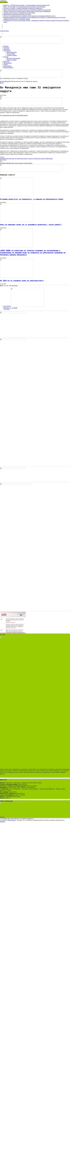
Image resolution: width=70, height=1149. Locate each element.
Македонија (49, 158)
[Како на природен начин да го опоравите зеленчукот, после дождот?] (16, 221)
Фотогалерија (7, 66)
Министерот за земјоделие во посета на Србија (17, 14)
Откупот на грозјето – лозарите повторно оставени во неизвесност (22, 8)
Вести (7, 81)
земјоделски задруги (40, 158)
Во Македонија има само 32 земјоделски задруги (14, 158)
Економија (6, 49)
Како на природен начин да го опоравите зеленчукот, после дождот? (31, 224)
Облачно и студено (10, 308)
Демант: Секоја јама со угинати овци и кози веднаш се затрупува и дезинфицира (27, 11)
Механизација (7, 63)
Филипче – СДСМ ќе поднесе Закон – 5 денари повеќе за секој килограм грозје (26, 5)
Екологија (6, 61)
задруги (31, 158)
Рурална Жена (11, 53)
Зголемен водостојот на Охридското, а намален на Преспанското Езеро (31, 199)
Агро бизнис (7, 50)
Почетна (5, 46)
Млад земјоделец (12, 52)
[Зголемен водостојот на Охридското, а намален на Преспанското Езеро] (16, 195)
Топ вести (6, 47)
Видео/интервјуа (8, 67)
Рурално (5, 56)
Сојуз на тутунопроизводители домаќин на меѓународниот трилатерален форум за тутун (29, 16)
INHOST (2, 821)
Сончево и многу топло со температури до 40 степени (19, 13)
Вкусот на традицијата (13, 58)
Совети (5, 64)
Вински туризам (11, 60)
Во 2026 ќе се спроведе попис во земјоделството (21, 280)
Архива (2, 817)
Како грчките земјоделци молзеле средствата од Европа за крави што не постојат (27, 9)
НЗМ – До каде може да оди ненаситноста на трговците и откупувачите (24, 6)
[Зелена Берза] (4, 31)
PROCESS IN (12, 820)
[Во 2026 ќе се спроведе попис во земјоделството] (16, 277)
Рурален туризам (12, 55)
